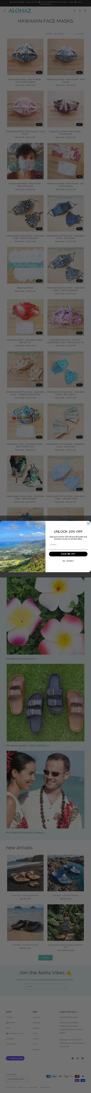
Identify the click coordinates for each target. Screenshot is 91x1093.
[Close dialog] (88, 523)
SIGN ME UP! (68, 554)
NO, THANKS (68, 561)
